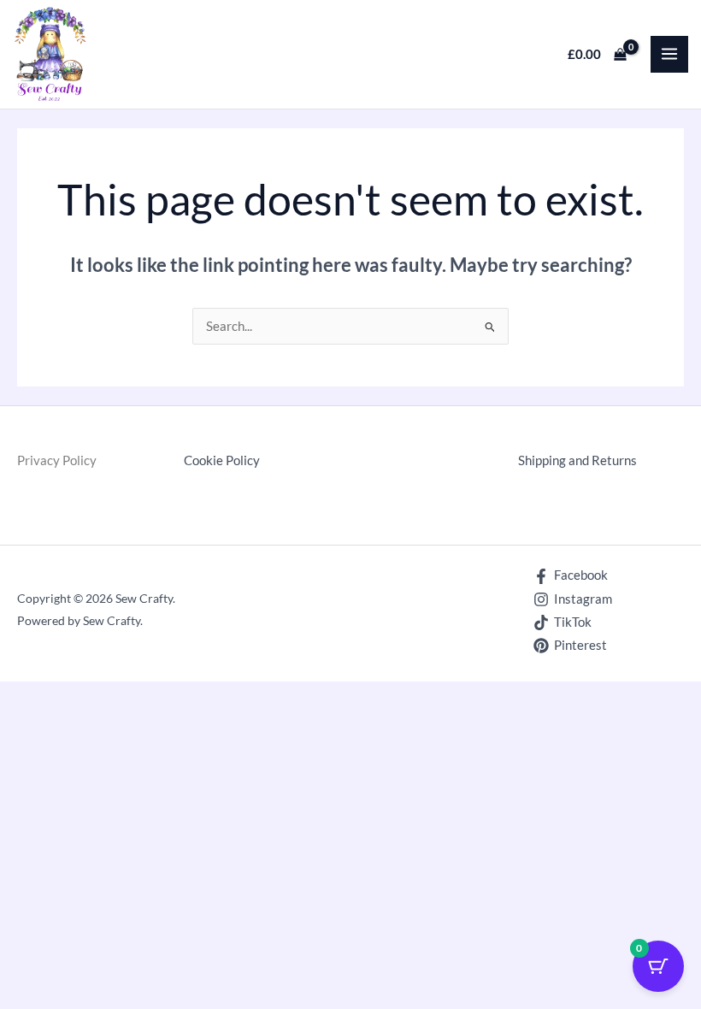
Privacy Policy (57, 460)
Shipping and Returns (577, 460)
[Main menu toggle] (669, 55)
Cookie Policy (222, 460)
